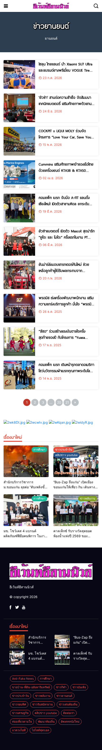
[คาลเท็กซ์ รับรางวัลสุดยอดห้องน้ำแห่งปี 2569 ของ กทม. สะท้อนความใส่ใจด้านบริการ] (75, 510)
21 (67, 402)
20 (59, 402)
